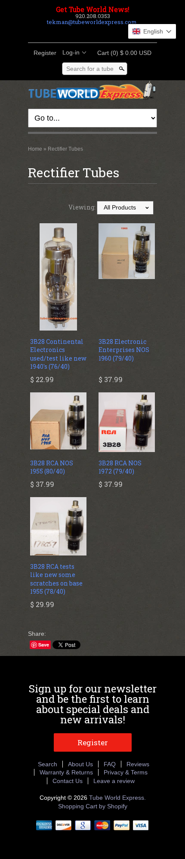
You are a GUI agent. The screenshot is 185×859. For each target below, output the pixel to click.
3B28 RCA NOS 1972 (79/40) (120, 467)
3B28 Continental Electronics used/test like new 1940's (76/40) (58, 354)
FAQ (110, 764)
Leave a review (114, 780)
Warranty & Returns (66, 772)
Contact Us (67, 780)
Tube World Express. (117, 797)
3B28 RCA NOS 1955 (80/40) (51, 467)
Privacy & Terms (126, 772)
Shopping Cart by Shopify (92, 806)
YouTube (114, 32)
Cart (121, 52)
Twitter (85, 32)
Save (43, 644)
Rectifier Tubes (65, 149)
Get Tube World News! (93, 9)
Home (35, 149)
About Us (80, 764)
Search (47, 764)
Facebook (70, 32)
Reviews (137, 764)
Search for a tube (90, 68)
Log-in (71, 52)
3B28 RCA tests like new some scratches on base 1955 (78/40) (56, 579)
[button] (152, 31)
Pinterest (99, 32)
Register (45, 52)
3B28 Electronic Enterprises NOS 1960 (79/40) (124, 349)
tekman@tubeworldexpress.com (92, 22)
